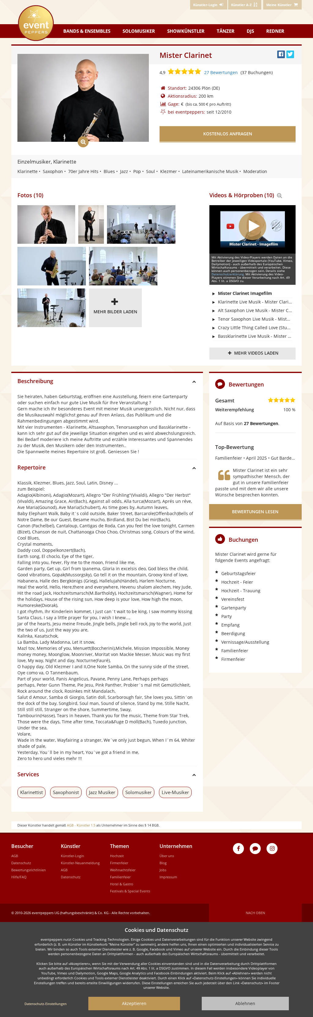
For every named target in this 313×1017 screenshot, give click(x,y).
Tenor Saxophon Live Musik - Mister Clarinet (255, 319)
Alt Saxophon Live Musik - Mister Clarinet (255, 310)
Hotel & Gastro (121, 884)
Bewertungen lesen (255, 511)
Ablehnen (245, 1003)
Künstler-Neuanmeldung (80, 863)
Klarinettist (31, 792)
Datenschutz (21, 863)
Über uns (167, 855)
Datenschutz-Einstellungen (45, 1003)
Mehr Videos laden (256, 353)
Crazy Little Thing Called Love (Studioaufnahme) (255, 327)
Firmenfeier (119, 863)
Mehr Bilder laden (115, 312)
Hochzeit (117, 855)
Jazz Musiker (102, 792)
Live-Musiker (175, 792)
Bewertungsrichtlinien (28, 870)
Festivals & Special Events (130, 891)
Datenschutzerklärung (228, 274)
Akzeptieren (134, 1003)
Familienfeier (120, 877)
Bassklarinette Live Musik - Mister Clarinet (255, 336)
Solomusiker (139, 31)
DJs (250, 31)
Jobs (163, 870)
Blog (163, 863)
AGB (14, 855)
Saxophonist (66, 792)
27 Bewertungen (221, 72)
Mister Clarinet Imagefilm (245, 293)
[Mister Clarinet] (46, 224)
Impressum (168, 877)
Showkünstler (185, 31)
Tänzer (225, 31)
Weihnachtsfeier (122, 870)
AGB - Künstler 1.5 (81, 825)
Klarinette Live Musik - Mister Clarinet (255, 302)
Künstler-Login (72, 855)
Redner (275, 31)
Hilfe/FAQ (19, 877)
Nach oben (255, 912)
